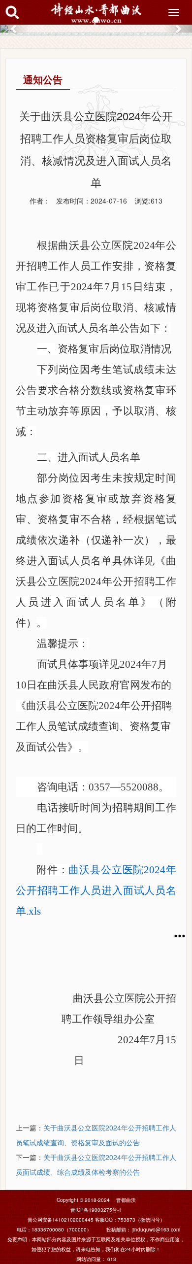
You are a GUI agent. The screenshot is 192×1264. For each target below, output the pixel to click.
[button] (14, 29)
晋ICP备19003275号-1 (96, 1209)
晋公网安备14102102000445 (61, 1219)
